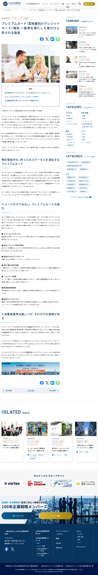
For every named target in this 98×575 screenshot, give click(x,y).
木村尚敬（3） (71, 184)
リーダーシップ (17, 18)
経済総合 (79, 441)
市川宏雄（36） (83, 177)
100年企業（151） (72, 162)
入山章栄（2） (71, 181)
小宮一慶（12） (71, 191)
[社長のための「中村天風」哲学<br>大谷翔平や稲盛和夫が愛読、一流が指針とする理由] (81, 62)
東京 (81, 452)
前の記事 (9, 390)
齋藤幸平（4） (71, 177)
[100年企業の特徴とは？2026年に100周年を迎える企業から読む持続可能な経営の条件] (81, 91)
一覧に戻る (31, 390)
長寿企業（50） (86, 162)
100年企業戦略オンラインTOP (10, 10)
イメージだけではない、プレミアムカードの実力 (22, 96)
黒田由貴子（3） (84, 184)
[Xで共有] (47, 39)
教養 (66, 455)
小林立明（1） (83, 188)
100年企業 (33, 455)
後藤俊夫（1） (71, 188)
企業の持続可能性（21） (74, 166)
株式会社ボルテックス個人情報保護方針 (78, 566)
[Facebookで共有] (42, 39)
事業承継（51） (71, 169)
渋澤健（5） (83, 191)
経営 (88, 45)
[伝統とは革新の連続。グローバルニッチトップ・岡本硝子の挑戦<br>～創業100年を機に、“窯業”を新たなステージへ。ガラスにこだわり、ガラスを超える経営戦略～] (81, 47)
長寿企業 (41, 455)
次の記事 (52, 390)
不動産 (86, 452)
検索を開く (80, 4)
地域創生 (33, 458)
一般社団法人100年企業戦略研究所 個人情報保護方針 (21, 566)
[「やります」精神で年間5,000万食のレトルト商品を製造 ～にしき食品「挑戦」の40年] (81, 76)
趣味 (26, 18)
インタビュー (34, 457)
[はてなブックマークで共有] (52, 39)
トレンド (82, 30)
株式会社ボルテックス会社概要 (51, 566)
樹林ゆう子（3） (84, 181)
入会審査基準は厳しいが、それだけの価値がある (22, 100)
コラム (23, 10)
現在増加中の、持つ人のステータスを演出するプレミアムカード (27, 93)
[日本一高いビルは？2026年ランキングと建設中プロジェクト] (81, 32)
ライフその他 (88, 89)
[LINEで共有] (58, 39)
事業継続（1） (84, 169)
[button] (47, 491)
